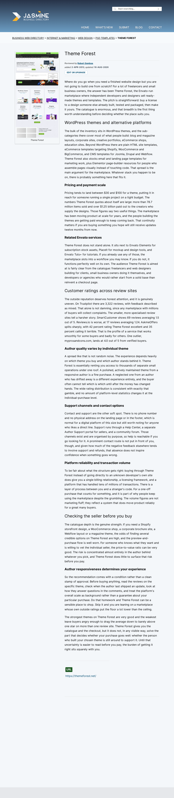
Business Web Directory (28, 38)
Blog (139, 27)
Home (85, 27)
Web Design (85, 38)
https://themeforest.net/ (80, 676)
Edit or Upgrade (76, 72)
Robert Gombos (85, 63)
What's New (104, 27)
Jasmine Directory (31, 16)
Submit (124, 27)
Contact (155, 27)
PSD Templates (105, 38)
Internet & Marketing (61, 38)
